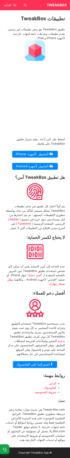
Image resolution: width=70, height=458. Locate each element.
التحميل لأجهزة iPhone (32, 154)
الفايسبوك (50, 387)
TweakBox (57, 5)
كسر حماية (34, 275)
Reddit (14, 219)
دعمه (61, 341)
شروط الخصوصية (45, 392)
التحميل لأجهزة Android (32, 166)
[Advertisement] (35, 100)
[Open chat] (4, 449)
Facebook (24, 223)
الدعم (52, 383)
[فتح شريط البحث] (25, 5)
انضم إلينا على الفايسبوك (33, 364)
